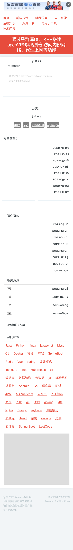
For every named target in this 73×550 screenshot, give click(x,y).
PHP (19, 402)
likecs (18, 497)
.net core (11, 369)
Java (8, 345)
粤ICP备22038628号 (59, 497)
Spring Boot (27, 426)
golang (48, 402)
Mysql (61, 345)
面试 (58, 386)
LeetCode (45, 426)
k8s (60, 402)
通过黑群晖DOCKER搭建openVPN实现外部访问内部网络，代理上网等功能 (36, 44)
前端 (41, 353)
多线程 (10, 418)
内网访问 (38, 125)
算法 (30, 353)
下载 (9, 288)
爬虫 (58, 418)
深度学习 (52, 410)
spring (31, 361)
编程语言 (41, 18)
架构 (34, 418)
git (28, 402)
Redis (9, 361)
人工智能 (60, 18)
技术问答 (9, 28)
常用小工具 (49, 23)
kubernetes (38, 369)
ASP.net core (24, 394)
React (23, 418)
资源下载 (28, 23)
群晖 (17, 125)
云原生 (42, 394)
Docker (18, 353)
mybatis (36, 410)
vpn (26, 125)
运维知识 (9, 23)
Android (24, 386)
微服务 (10, 386)
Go (35, 386)
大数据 (39, 378)
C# (7, 353)
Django (22, 410)
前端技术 (22, 18)
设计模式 (46, 361)
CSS (37, 402)
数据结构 (25, 378)
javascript (46, 345)
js (50, 378)
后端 (8, 402)
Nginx (9, 410)
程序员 (46, 386)
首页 (6, 18)
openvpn (53, 125)
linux (33, 345)
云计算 (10, 426)
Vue (20, 361)
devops (46, 418)
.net (23, 369)
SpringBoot (55, 353)
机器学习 (61, 378)
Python (20, 345)
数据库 (10, 378)
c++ (52, 369)
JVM (8, 394)
